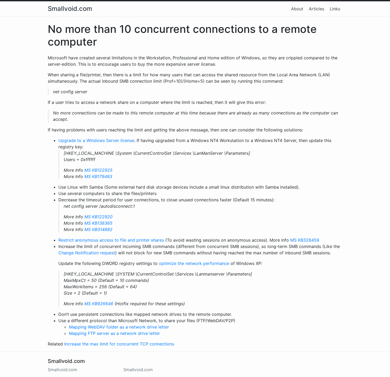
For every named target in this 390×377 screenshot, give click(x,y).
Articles (316, 8)
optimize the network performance (194, 263)
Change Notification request (86, 252)
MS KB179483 (98, 176)
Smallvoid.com (70, 8)
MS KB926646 (98, 303)
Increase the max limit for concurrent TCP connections (119, 344)
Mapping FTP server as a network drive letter (114, 333)
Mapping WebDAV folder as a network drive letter (119, 327)
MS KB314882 (98, 229)
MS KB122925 (98, 170)
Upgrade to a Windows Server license (96, 140)
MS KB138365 (98, 223)
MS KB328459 (304, 240)
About (297, 8)
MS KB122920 (98, 216)
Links (335, 8)
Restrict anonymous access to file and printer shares (111, 240)
